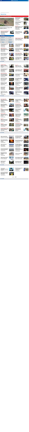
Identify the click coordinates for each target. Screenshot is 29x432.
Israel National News (3, 12)
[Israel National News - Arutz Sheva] (14, 0)
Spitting (3, 42)
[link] (7, 23)
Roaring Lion (3, 37)
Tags (5, 12)
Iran (10, 37)
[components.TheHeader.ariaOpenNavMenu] (4, 0)
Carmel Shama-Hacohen (10, 42)
